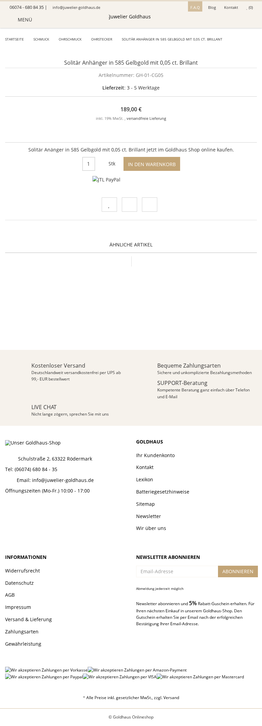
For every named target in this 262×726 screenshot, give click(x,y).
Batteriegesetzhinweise (162, 491)
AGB (10, 595)
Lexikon (144, 479)
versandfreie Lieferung (146, 118)
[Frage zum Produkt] (149, 204)
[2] (106, 179)
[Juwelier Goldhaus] (131, 20)
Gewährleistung (23, 644)
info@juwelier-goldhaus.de (76, 7)
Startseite (14, 39)
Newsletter (148, 516)
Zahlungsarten (22, 631)
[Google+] (33, 509)
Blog (212, 7)
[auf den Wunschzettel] (109, 204)
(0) (250, 7)
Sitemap (145, 504)
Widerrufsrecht (22, 570)
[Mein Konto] (237, 20)
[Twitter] (21, 509)
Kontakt (231, 7)
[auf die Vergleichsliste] (129, 204)
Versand (171, 697)
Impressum (18, 607)
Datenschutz (19, 583)
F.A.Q (195, 7)
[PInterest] (44, 509)
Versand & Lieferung (28, 619)
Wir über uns (151, 528)
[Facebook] (9, 509)
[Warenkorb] (249, 20)
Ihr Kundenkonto (155, 455)
